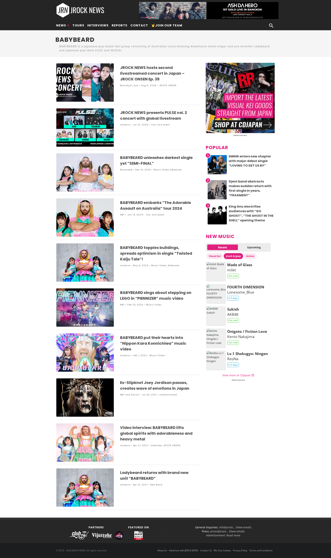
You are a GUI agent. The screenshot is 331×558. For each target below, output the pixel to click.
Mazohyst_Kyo (129, 85)
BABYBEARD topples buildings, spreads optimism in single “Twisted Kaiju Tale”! (156, 253)
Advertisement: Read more (223, 535)
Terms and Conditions (261, 550)
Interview (156, 445)
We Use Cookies (222, 550)
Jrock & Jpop (233, 256)
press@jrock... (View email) (227, 531)
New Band (156, 484)
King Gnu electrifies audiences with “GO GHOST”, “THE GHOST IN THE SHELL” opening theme (251, 213)
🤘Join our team (166, 25)
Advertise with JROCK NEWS (183, 550)
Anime (250, 256)
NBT (122, 214)
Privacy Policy (240, 550)
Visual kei (215, 256)
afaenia (125, 124)
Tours (78, 25)
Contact (139, 25)
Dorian (135, 394)
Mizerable (126, 169)
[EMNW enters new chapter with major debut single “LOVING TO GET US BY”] (217, 174)
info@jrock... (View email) (235, 527)
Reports (119, 25)
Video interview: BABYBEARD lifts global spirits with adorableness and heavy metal (156, 433)
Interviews (98, 25)
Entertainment (168, 394)
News (61, 25)
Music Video (161, 169)
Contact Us (206, 550)
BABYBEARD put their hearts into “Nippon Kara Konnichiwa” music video (153, 343)
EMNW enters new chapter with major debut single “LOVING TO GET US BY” (250, 161)
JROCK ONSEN (167, 85)
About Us (162, 550)
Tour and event (160, 124)
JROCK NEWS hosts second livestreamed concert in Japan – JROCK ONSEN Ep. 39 (152, 73)
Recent (222, 247)
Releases (176, 169)
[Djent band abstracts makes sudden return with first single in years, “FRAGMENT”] (217, 199)
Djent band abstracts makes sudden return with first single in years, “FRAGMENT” (250, 188)
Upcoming (254, 247)
